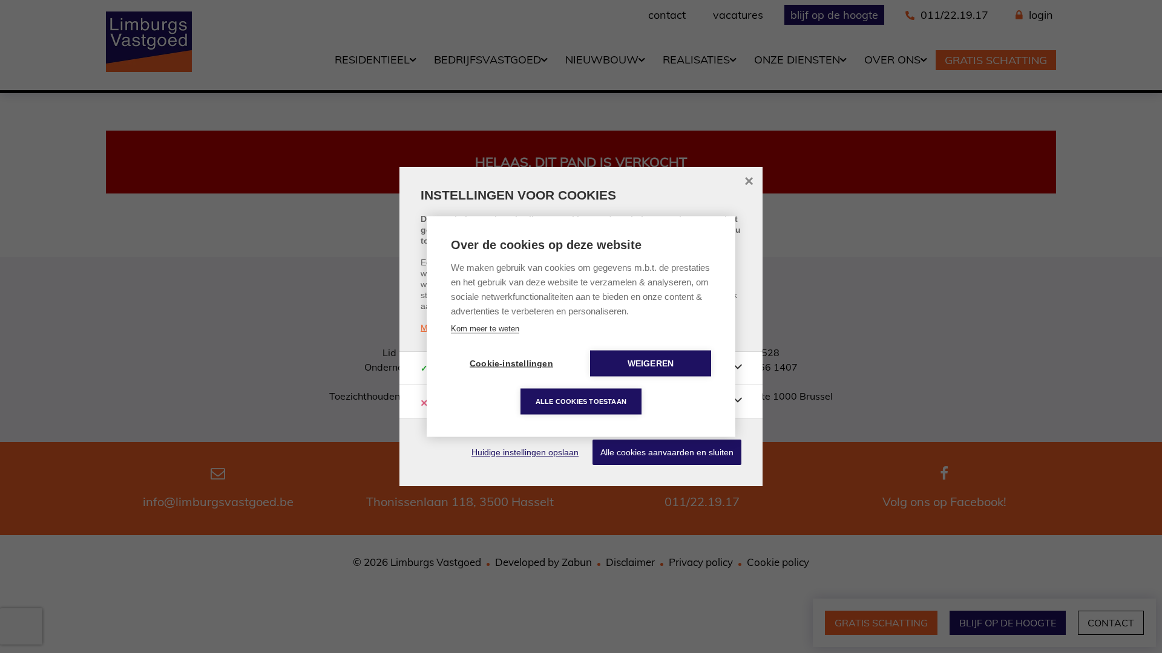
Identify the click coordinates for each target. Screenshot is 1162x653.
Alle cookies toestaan (581, 401)
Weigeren (651, 363)
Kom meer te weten (485, 328)
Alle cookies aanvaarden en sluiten (667, 452)
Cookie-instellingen (511, 363)
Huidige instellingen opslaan (525, 452)
